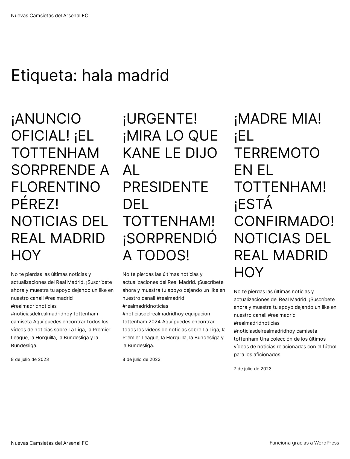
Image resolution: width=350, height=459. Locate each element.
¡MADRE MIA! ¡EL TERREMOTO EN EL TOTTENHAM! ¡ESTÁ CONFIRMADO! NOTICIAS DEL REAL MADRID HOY (284, 195)
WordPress (326, 443)
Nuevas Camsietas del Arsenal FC (49, 15)
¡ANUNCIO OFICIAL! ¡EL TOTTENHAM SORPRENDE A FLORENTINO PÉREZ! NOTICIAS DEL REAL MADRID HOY (60, 187)
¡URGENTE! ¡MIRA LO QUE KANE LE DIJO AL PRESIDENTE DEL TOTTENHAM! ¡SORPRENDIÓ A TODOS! (170, 187)
